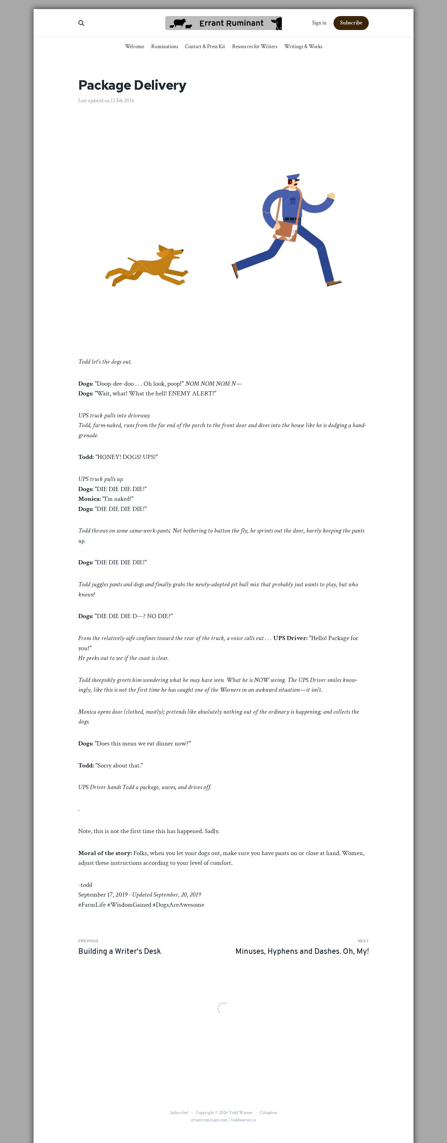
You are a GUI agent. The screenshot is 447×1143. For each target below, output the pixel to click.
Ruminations (164, 46)
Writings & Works (303, 46)
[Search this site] (81, 23)
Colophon (268, 1113)
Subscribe (351, 23)
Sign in (319, 23)
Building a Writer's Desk (119, 948)
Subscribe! (179, 1113)
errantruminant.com (209, 1120)
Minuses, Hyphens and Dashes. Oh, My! (302, 948)
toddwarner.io (243, 1120)
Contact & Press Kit (205, 46)
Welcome (134, 46)
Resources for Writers (254, 46)
